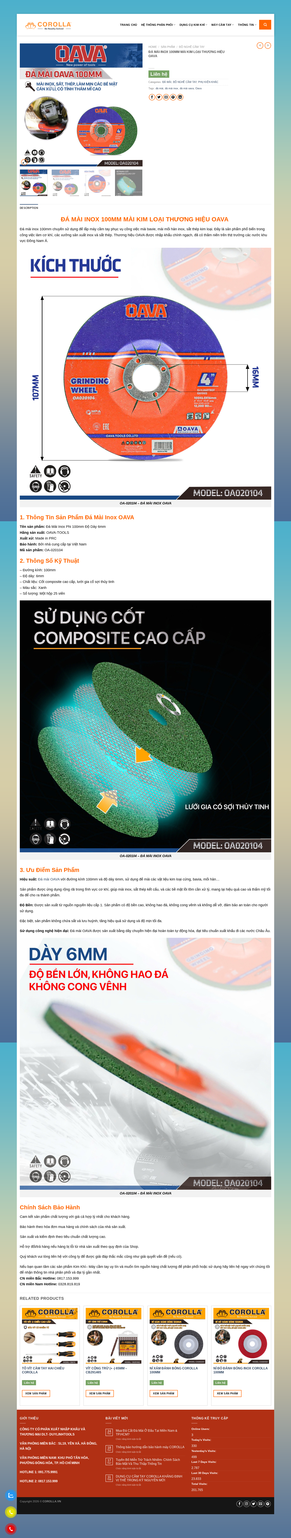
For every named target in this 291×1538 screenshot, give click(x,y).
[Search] (265, 25)
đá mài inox (171, 88)
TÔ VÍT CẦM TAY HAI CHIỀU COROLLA (43, 1370)
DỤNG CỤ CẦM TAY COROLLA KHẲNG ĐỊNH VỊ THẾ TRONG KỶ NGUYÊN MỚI (149, 1478)
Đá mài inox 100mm (35, 229)
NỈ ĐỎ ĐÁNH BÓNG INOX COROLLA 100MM (240, 1370)
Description (29, 207)
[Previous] (27, 105)
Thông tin (246, 24)
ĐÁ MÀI (166, 82)
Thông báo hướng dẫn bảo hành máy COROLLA (150, 1447)
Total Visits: (199, 1483)
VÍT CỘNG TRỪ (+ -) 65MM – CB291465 (106, 1370)
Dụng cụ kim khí (192, 24)
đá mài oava (187, 88)
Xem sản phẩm (36, 1393)
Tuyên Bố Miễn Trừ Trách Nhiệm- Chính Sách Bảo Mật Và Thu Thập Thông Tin (148, 1461)
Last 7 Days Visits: (204, 1461)
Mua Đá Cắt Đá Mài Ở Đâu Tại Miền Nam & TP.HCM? (146, 1432)
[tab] (29, 208)
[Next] (135, 105)
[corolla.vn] (48, 26)
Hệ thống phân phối (157, 24)
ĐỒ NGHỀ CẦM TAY (191, 46)
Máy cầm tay (221, 24)
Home (152, 46)
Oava (198, 88)
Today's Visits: (201, 1439)
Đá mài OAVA (49, 879)
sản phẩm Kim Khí (71, 1266)
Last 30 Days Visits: (204, 1473)
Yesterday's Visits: (203, 1451)
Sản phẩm (168, 46)
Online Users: (200, 1428)
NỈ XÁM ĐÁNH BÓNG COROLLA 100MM (174, 1370)
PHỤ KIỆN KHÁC (208, 82)
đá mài (159, 88)
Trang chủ (128, 24)
